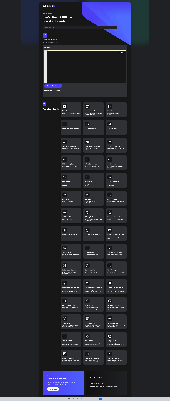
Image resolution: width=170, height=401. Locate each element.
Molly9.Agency (94, 383)
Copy (121, 52)
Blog (118, 6)
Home (113, 6)
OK (100, 399)
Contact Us (124, 6)
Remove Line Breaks (53, 86)
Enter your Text (48, 47)
